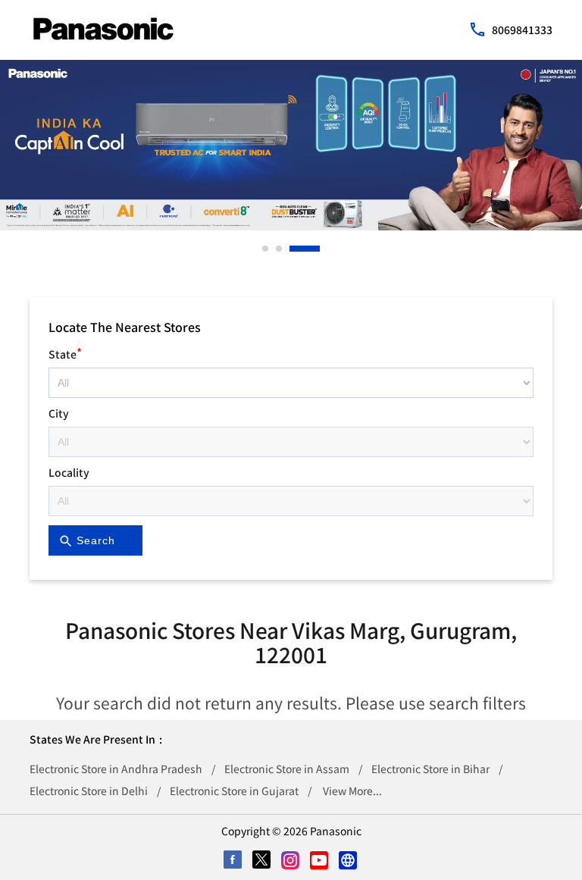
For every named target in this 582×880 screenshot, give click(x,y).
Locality (68, 472)
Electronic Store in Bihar (430, 769)
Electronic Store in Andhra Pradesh (116, 769)
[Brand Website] (348, 861)
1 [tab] (266, 248)
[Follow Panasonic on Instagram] (291, 861)
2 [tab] (279, 248)
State (65, 352)
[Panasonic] (103, 29)
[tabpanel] (291, 145)
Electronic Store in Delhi (89, 790)
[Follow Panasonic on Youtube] (319, 861)
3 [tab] (293, 248)
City (58, 413)
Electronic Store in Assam (286, 769)
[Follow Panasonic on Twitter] (262, 861)
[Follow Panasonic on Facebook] (233, 861)
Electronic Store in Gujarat (234, 790)
